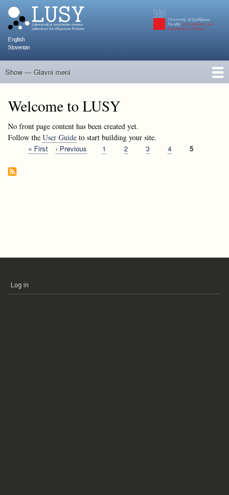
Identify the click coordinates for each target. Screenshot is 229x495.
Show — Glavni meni (37, 72)
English (16, 39)
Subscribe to (12, 172)
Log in (20, 284)
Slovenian (19, 47)
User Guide (60, 137)
